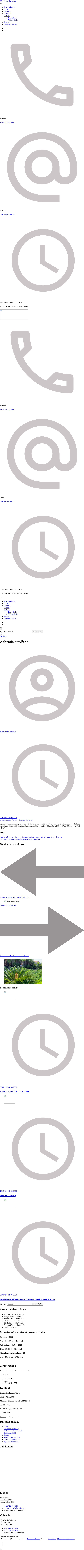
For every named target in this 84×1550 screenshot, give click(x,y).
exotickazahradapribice (26, 837)
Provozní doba (9, 7)
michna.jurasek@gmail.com (14, 1508)
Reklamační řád (10, 1433)
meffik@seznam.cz (7, 214)
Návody (7, 14)
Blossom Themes (33, 1539)
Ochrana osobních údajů (13, 1431)
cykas (16, 837)
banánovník (4, 837)
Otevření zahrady (8, 1195)
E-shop (6, 22)
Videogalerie (13, 20)
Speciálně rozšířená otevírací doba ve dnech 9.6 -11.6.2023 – (27, 1299)
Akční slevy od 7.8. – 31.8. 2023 (14, 1091)
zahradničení (35, 839)
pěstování (26, 839)
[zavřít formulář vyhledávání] (1, 634)
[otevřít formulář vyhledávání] (1, 628)
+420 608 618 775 (11, 1528)
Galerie (7, 16)
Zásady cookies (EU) (12, 1437)
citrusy (11, 837)
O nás (6, 9)
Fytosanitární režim (11, 1442)
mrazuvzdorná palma (43, 837)
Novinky (7, 11)
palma (16, 839)
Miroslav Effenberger (8, 732)
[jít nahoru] (1, 1549)
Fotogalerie (12, 18)
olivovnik (10, 839)
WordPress (52, 1539)
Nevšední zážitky (10, 24)
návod (53, 837)
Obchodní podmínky (11, 1429)
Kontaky (7, 1435)
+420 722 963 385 (7, 122)
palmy (21, 839)
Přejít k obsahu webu (8, 1)
